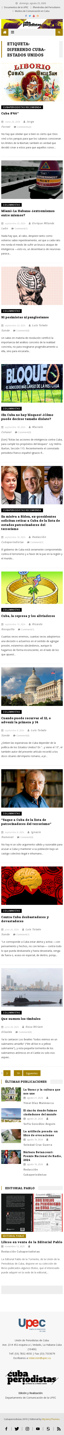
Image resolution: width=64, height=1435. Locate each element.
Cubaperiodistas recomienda (22, 107)
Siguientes (32, 1073)
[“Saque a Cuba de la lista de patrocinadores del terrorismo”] (32, 788)
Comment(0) (22, 330)
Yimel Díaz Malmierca (38, 1103)
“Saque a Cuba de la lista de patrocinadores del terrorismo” (26, 822)
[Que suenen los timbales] (32, 987)
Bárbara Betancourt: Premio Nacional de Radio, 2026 (42, 1156)
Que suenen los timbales (21, 1019)
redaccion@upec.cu (40, 1358)
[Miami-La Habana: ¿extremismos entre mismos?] (32, 179)
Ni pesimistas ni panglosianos (25, 317)
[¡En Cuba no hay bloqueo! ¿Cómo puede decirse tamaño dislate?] (32, 383)
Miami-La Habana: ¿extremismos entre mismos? (28, 213)
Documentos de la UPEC (16, 7)
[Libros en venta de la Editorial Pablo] (32, 1213)
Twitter (17, 1430)
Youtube (37, 1430)
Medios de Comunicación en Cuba (32, 11)
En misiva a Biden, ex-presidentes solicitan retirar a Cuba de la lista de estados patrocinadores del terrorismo (30, 523)
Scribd (48, 1430)
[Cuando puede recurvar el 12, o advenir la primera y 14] (32, 686)
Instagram (27, 1430)
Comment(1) (21, 228)
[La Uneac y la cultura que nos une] (11, 1094)
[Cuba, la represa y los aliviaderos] (32, 588)
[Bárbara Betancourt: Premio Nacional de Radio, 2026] (11, 1157)
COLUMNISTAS (11, 204)
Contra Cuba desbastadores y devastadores (25, 919)
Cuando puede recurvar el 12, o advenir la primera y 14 (26, 720)
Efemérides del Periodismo (46, 7)
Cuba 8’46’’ (10, 113)
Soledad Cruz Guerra (37, 1145)
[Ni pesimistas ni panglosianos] (32, 286)
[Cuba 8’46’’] (32, 82)
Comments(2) (24, 126)
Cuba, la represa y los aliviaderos (28, 616)
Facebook (6, 1430)
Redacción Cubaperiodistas (35, 1172)
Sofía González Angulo (39, 1124)
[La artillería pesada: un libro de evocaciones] (11, 1136)
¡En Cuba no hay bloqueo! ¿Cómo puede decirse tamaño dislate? (27, 417)
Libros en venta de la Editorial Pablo (31, 1242)
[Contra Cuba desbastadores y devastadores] (32, 885)
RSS (59, 1430)
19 (18, 1073)
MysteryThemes (51, 1419)
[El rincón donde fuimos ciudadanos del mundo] (11, 1115)
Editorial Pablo (20, 1188)
